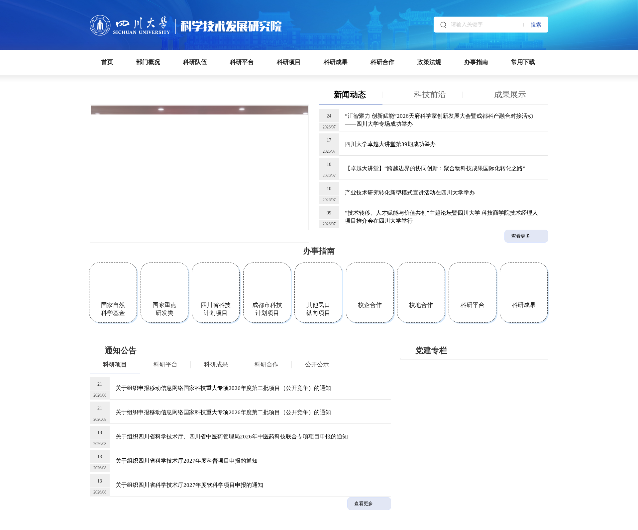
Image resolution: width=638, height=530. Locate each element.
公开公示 (317, 364)
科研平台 (242, 62)
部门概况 (148, 62)
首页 (107, 62)
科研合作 (382, 62)
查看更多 (520, 236)
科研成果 (336, 62)
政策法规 (429, 62)
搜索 (536, 25)
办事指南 (476, 62)
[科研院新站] (185, 18)
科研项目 (289, 62)
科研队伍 (195, 62)
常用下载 (523, 62)
